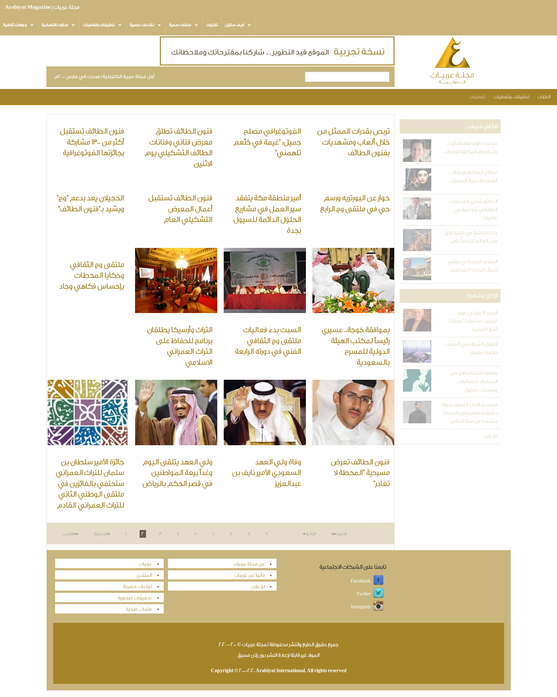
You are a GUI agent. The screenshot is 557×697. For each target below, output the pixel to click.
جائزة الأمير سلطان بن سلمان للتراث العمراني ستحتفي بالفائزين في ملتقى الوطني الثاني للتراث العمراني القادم (90, 483)
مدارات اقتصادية (55, 25)
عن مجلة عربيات (249, 564)
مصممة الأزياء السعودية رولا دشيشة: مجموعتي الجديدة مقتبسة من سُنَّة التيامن (469, 413)
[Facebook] (378, 581)
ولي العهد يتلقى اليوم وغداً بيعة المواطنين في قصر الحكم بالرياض (177, 473)
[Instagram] (378, 606)
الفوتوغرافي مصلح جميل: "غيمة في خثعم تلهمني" (267, 142)
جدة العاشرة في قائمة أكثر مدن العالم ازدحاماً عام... (471, 237)
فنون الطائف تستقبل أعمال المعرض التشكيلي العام (180, 209)
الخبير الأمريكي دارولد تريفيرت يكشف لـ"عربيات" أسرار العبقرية (472, 321)
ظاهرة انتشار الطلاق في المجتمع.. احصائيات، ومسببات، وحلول (473, 381)
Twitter (363, 593)
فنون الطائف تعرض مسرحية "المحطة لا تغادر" (360, 473)
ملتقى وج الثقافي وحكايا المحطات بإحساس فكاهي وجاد (91, 275)
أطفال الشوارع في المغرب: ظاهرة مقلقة (470, 348)
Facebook (361, 581)
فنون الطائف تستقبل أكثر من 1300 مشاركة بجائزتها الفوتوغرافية (92, 142)
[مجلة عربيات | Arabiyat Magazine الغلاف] (452, 61)
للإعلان (490, 436)
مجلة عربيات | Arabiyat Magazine (42, 7)
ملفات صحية (180, 25)
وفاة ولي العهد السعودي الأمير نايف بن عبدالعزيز (266, 473)
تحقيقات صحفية (135, 598)
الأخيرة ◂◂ (339, 533)
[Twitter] (378, 593)
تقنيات (212, 25)
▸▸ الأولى (71, 533)
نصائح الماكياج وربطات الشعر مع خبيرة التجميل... (472, 176)
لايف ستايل (234, 25)
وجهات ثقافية (15, 25)
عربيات (145, 564)
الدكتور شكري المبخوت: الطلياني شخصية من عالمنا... (473, 210)
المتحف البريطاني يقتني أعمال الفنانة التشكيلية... (472, 266)
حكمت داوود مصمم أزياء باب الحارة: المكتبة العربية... (470, 147)
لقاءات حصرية (142, 25)
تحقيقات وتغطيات (99, 25)
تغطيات (477, 97)
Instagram (361, 606)
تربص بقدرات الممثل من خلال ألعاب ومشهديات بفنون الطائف (353, 142)
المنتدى (144, 575)
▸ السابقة (102, 533)
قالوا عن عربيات (249, 575)
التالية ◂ (309, 533)
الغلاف (544, 97)
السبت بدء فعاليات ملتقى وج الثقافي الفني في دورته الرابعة (268, 341)
